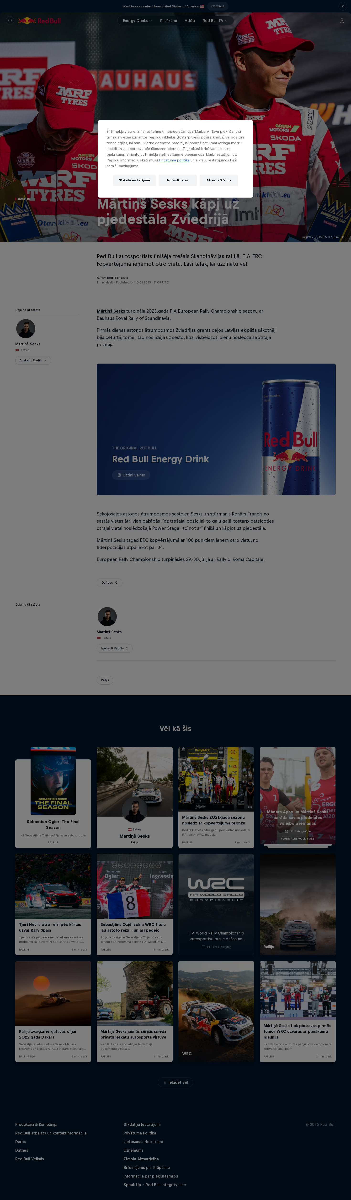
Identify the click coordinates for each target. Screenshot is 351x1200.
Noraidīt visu (177, 180)
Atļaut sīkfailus (219, 180)
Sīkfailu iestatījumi (134, 180)
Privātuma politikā (175, 160)
